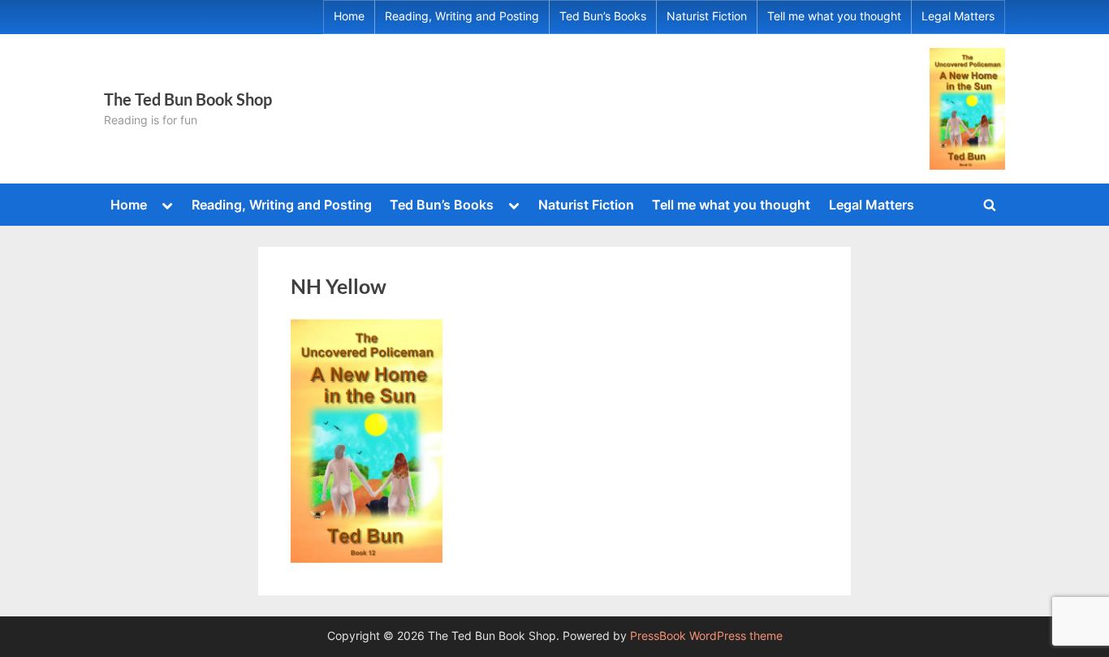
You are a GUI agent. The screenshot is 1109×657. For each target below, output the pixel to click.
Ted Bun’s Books (602, 16)
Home (349, 16)
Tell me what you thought (834, 16)
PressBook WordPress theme (706, 635)
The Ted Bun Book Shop (188, 99)
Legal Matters (958, 16)
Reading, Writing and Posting (462, 16)
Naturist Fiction (707, 16)
